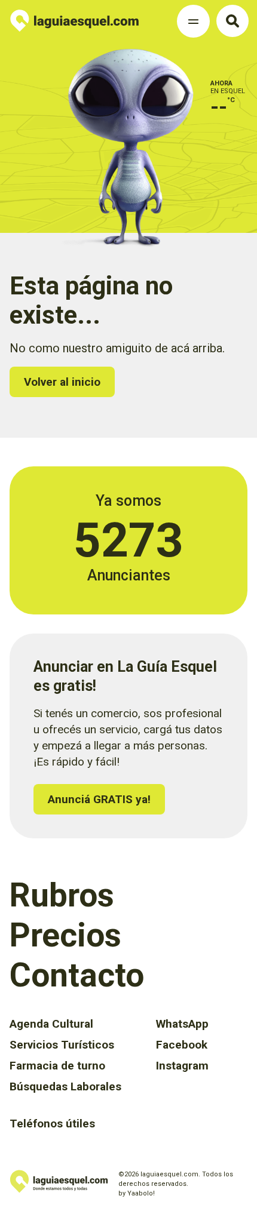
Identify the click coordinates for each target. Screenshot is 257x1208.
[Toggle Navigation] (193, 21)
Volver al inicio (62, 382)
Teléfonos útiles (52, 1123)
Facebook (181, 1045)
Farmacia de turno (57, 1065)
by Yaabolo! (136, 1193)
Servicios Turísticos (62, 1045)
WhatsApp (182, 1024)
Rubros (62, 895)
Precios (65, 935)
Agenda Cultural (51, 1024)
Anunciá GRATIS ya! (99, 799)
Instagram (182, 1065)
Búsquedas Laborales (65, 1086)
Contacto (77, 975)
